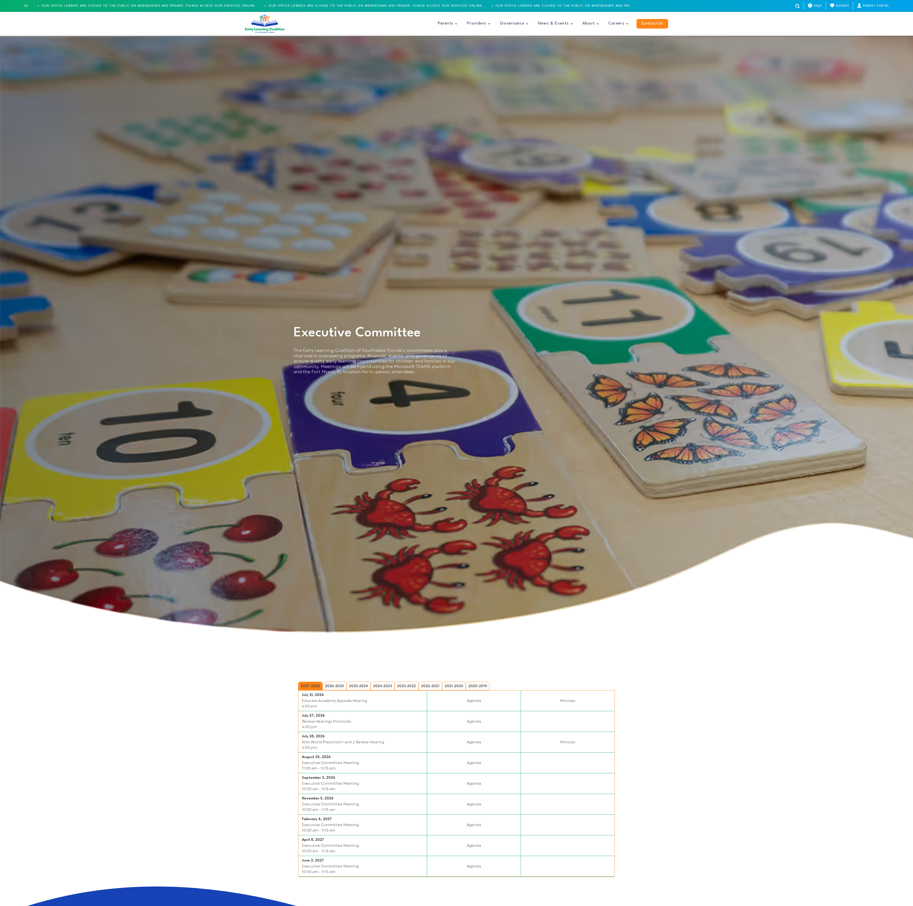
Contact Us (652, 23)
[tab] (310, 686)
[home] (265, 23)
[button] (447, 24)
